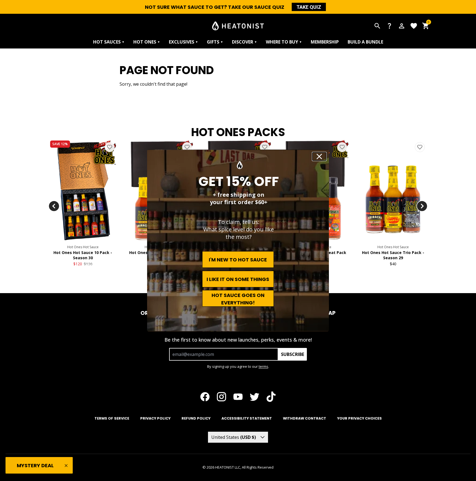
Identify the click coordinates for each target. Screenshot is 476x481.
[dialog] (238, 240)
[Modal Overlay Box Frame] (238, 240)
